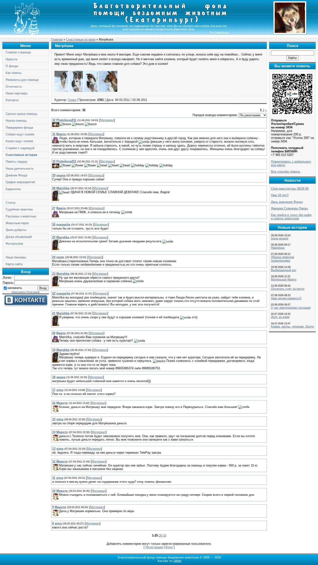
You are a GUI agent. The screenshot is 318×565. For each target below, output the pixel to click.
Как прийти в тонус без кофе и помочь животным (291, 216)
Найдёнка (277, 248)
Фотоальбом (14, 243)
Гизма (72, 100)
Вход (169, 547)
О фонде (12, 66)
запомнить (14, 288)
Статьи (10, 202)
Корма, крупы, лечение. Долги (292, 326)
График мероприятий (20, 182)
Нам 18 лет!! (280, 195)
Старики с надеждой (20, 148)
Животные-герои (17, 223)
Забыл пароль (18, 292)
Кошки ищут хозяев (19, 141)
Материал (107, 120)
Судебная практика (19, 209)
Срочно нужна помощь (21, 114)
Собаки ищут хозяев (20, 134)
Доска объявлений (19, 237)
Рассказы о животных (21, 216)
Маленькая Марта (283, 279)
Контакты (12, 100)
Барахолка (13, 189)
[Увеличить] (61, 90)
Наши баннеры (16, 257)
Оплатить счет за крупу (287, 289)
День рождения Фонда (287, 202)
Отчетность (14, 86)
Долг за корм (280, 317)
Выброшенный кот (283, 270)
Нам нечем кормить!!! (286, 298)
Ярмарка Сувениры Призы (289, 208)
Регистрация (33, 292)
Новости (11, 59)
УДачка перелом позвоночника (282, 258)
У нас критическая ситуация (291, 307)
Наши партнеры (16, 93)
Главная (57, 39)
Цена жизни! (279, 238)
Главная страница (18, 52)
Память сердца (16, 161)
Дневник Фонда (16, 175)
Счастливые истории (21, 155)
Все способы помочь (285, 171)
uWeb (177, 561)
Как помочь (14, 73)
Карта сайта (14, 264)
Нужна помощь (16, 120)
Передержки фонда (19, 127)
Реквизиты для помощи (22, 80)
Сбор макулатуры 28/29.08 (289, 188)
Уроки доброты (16, 230)
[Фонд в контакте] (25, 305)
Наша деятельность (20, 168)
